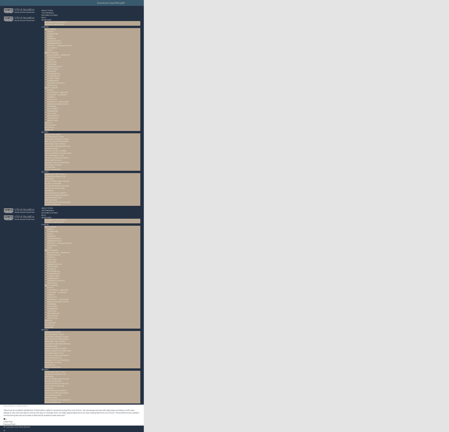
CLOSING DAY (49, 167)
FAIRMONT (51, 39)
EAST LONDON (50, 29)
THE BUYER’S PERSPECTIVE (55, 177)
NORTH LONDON (51, 53)
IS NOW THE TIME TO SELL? (55, 174)
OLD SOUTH (52, 99)
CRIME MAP (49, 130)
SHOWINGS (49, 191)
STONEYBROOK (53, 76)
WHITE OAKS (52, 120)
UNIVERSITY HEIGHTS (56, 83)
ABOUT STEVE (47, 10)
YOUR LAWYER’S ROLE (53, 160)
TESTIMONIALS (48, 13)
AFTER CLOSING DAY (52, 170)
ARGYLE (50, 32)
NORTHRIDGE (52, 69)
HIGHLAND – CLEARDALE (57, 95)
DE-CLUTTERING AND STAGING (56, 181)
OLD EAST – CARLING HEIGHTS (59, 46)
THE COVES (52, 113)
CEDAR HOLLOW (53, 57)
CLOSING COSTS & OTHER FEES (56, 162)
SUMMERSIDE (52, 111)
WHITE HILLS (52, 85)
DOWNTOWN (52, 34)
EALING (50, 36)
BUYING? (45, 132)
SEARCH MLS (46, 20)
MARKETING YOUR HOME (54, 188)
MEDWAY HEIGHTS (54, 67)
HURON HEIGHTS (54, 41)
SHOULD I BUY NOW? (52, 134)
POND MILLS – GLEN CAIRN (57, 102)
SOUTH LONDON (51, 88)
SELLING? (45, 172)
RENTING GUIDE (50, 200)
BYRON (50, 90)
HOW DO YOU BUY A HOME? (55, 151)
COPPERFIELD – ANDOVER (57, 92)
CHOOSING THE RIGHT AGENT (56, 139)
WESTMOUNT (52, 118)
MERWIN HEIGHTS (54, 43)
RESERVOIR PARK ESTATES (58, 104)
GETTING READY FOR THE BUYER (57, 202)
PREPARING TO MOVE (53, 165)
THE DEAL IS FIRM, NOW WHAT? (56, 195)
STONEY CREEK (53, 78)
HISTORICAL (49, 127)
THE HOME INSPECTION (53, 155)
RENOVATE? (49, 179)
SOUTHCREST (52, 109)
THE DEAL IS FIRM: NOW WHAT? (56, 158)
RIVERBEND (51, 106)
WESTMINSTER (53, 116)
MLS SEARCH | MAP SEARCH (55, 22)
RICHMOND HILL (53, 74)
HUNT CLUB (52, 62)
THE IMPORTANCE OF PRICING (56, 186)
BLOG (44, 17)
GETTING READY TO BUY (54, 137)
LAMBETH (51, 97)
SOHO (49, 50)
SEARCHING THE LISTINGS (54, 144)
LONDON (45, 27)
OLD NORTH (52, 48)
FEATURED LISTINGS (50, 15)
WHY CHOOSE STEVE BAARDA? (56, 141)
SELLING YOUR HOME (52, 184)
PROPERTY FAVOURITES (54, 24)
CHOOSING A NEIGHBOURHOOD (57, 146)
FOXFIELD (51, 60)
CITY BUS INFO (50, 125)
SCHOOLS (48, 123)
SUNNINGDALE (53, 81)
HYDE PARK (51, 64)
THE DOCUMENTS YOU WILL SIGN (57, 153)
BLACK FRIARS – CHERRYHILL (58, 55)
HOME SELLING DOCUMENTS (55, 193)
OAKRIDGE (51, 71)
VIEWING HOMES (51, 148)
